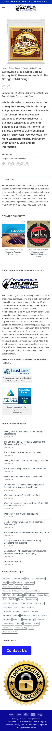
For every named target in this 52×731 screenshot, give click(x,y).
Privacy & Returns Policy (22, 719)
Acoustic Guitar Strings (32, 68)
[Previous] (2, 242)
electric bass (17, 595)
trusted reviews (17, 407)
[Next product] (4, 87)
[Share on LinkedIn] (27, 164)
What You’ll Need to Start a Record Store (22, 495)
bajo (27, 579)
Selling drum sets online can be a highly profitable (26, 460)
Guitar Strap (7, 607)
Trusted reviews (9, 378)
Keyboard (30, 607)
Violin (31, 628)
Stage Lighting (28, 620)
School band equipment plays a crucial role (23, 477)
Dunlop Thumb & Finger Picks (14, 591)
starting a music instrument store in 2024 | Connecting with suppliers (22, 541)
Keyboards (25, 611)
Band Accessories (38, 579)
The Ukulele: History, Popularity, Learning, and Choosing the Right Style (24, 443)
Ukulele (36, 624)
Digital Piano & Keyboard (12, 587)
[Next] (49, 242)
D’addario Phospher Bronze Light (13, 253)
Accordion (6, 579)
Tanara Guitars (8, 624)
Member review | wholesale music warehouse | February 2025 (25, 523)
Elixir (4, 599)
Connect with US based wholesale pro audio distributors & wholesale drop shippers (24, 486)
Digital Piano (29, 583)
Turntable (27, 624)
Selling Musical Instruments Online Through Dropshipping (23, 432)
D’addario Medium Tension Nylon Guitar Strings (38, 254)
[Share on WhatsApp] (4, 164)
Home (4, 68)
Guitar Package (26, 603)
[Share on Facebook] (9, 164)
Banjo (5, 583)
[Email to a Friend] (18, 164)
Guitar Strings (14, 68)
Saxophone (7, 620)
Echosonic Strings (33, 591)
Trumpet (19, 624)
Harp (15, 607)
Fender (20, 599)
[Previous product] (9, 87)
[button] (3, 8)
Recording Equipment (40, 615)
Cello (11, 583)
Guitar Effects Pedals (10, 603)
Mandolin (35, 611)
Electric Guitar (42, 595)
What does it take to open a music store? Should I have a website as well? (26, 504)
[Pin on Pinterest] (22, 164)
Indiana (22, 607)
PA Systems (25, 615)
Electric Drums (29, 595)
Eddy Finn (6, 595)
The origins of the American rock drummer (22, 452)
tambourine (40, 620)
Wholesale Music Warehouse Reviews (21, 514)
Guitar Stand (39, 603)
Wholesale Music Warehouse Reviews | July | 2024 (26, 532)
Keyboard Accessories (11, 611)
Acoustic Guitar (18, 579)
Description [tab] (8, 179)
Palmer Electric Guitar (11, 615)
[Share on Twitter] (13, 164)
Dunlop (25, 587)
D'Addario (18, 583)
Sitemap (36, 719)
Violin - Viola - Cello (10, 632)
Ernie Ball (12, 599)
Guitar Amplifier (31, 599)
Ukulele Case (7, 628)
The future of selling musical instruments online (25, 469)
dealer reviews (18, 331)
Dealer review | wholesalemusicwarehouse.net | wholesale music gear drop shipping (25, 552)
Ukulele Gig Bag (21, 628)
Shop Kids (17, 620)
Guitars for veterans (12, 561)
